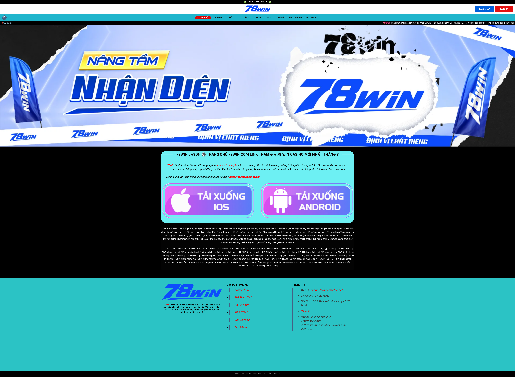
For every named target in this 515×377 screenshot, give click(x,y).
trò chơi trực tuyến (226, 165)
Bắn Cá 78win (242, 319)
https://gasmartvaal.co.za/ (327, 290)
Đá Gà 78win (242, 304)
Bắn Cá (247, 18)
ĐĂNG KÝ (504, 9)
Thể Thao (233, 18)
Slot (258, 18)
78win (166, 305)
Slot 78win (241, 327)
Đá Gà (270, 18)
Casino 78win (243, 290)
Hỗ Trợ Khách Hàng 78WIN (303, 18)
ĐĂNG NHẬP (484, 9)
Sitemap (305, 311)
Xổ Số (281, 18)
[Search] (4, 17)
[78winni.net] (257, 9)
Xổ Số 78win (242, 312)
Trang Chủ (202, 18)
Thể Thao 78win (244, 297)
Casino (219, 18)
